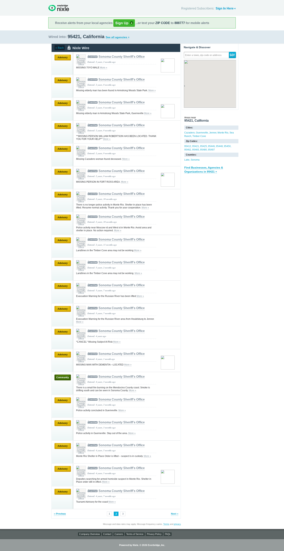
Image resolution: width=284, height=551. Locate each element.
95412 (187, 146)
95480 (203, 149)
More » (103, 67)
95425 (203, 146)
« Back (59, 47)
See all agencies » (117, 37)
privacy (177, 524)
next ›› (174, 513)
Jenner (212, 132)
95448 (219, 146)
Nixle (58, 8)
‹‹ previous (60, 513)
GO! (232, 55)
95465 (195, 149)
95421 (195, 146)
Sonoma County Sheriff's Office (122, 56)
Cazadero (189, 132)
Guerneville (202, 132)
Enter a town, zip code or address (203, 55)
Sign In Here (225, 8)
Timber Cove (199, 136)
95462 (187, 149)
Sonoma (195, 159)
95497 (211, 149)
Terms (166, 524)
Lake (187, 159)
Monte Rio (223, 132)
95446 (211, 146)
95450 (227, 146)
